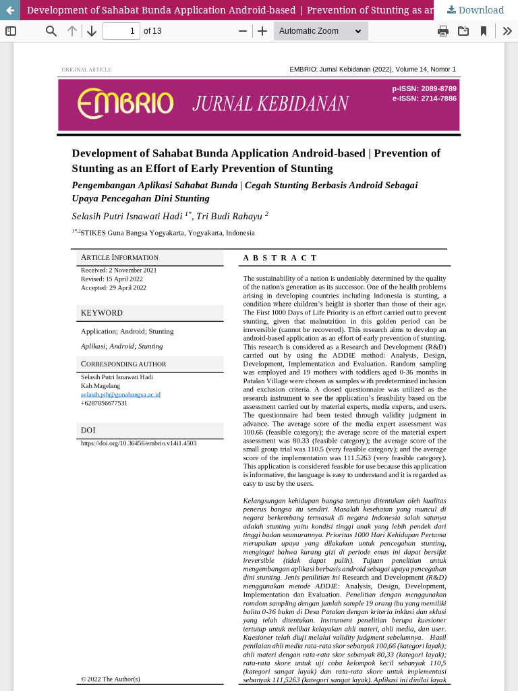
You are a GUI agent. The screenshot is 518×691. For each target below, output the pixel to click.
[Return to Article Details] (10, 10)
